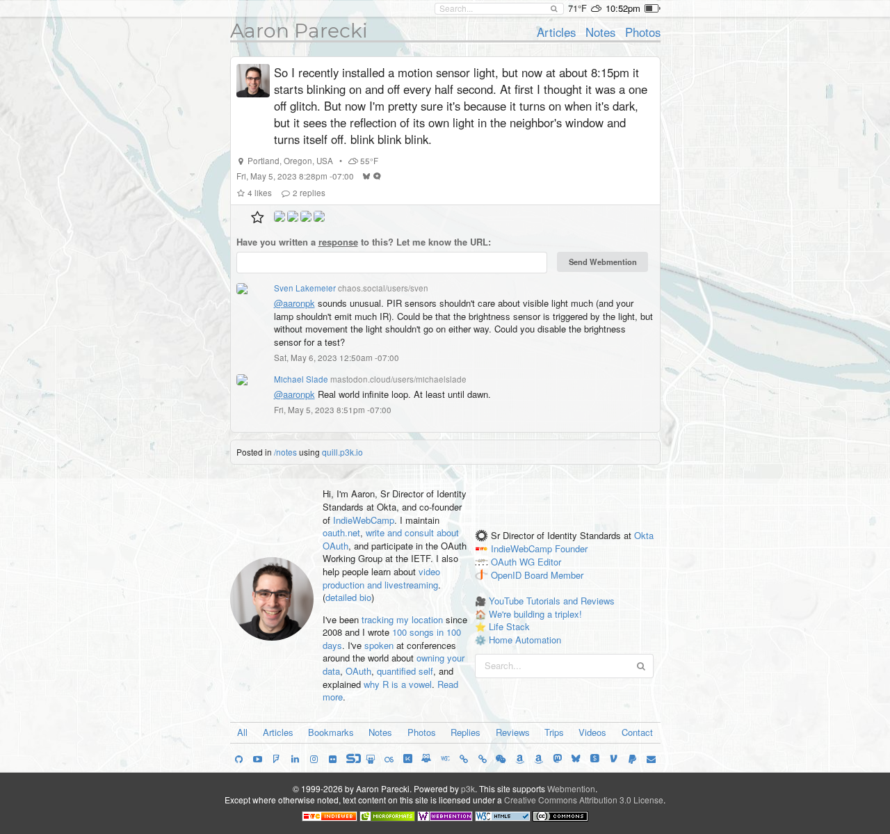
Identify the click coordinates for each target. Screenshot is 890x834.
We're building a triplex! (535, 613)
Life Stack (509, 626)
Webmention (571, 788)
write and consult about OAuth (391, 539)
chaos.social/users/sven (383, 288)
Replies (465, 732)
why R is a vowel (398, 684)
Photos (643, 32)
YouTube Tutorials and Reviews (552, 600)
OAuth (358, 670)
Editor (549, 561)
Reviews (513, 732)
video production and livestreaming (381, 578)
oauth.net (341, 532)
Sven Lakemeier (305, 288)
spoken (379, 645)
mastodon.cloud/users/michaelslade (398, 379)
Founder (571, 548)
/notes (285, 452)
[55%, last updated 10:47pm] (653, 8)
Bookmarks (331, 732)
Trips (554, 732)
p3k (468, 788)
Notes (600, 32)
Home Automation (525, 639)
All (242, 732)
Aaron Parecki (299, 30)
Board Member (553, 575)
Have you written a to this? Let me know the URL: (363, 242)
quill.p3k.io (342, 452)
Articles (556, 32)
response (338, 241)
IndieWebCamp (363, 520)
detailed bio (348, 597)
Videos (592, 732)
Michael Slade (301, 379)
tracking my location (402, 619)
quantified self (405, 670)
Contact (637, 732)
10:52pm (623, 8)
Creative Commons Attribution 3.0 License (583, 799)
